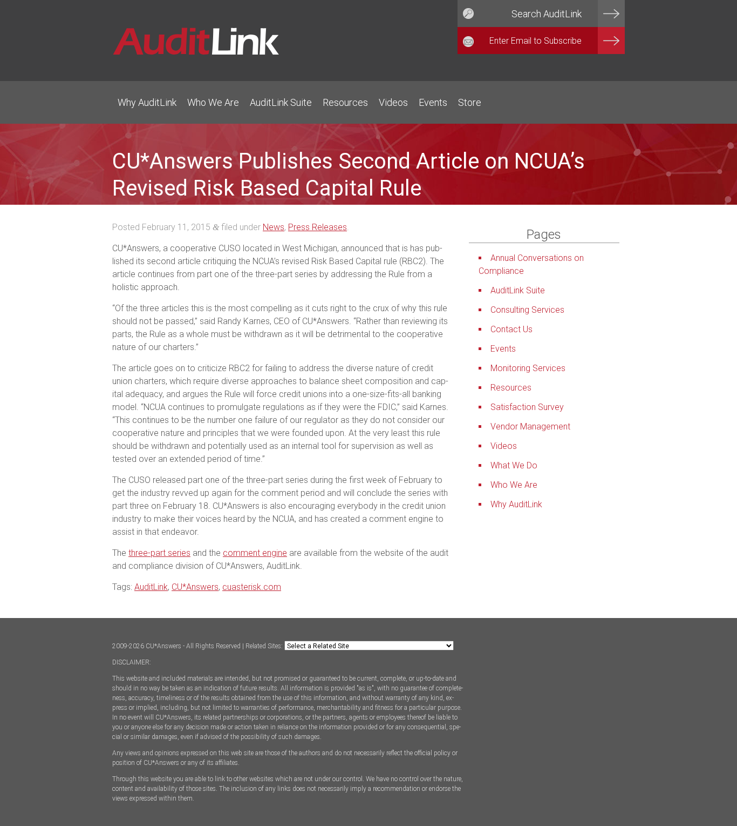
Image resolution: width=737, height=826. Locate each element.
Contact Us (511, 329)
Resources (345, 102)
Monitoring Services (527, 368)
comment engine (255, 553)
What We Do (513, 465)
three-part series (159, 553)
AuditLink (151, 587)
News (273, 227)
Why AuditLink (147, 102)
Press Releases (317, 227)
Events (433, 102)
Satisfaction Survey (527, 407)
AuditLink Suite (281, 102)
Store (469, 102)
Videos (393, 102)
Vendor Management (530, 426)
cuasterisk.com (251, 587)
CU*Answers (195, 587)
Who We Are (213, 102)
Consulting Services (527, 310)
